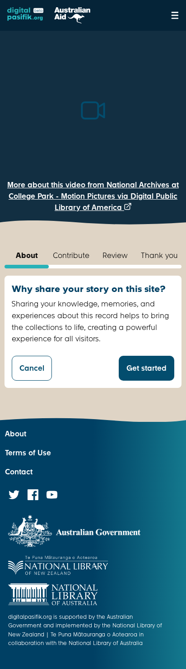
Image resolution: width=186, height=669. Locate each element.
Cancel (31, 368)
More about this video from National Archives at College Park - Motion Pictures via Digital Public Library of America (93, 196)
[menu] (174, 15)
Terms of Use (28, 453)
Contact (19, 472)
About (15, 434)
